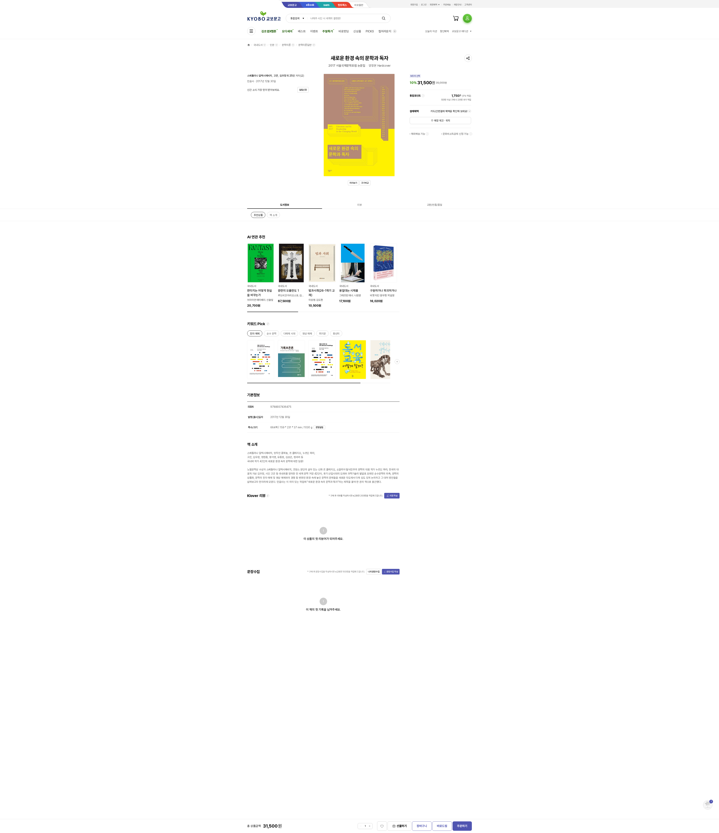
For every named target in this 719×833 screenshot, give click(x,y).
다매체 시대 (289, 334)
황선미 (336, 334)
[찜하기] (382, 826)
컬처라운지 (384, 31)
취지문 (322, 334)
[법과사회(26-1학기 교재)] (322, 276)
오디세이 (287, 31)
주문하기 (462, 826)
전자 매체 (255, 334)
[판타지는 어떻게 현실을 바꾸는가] (260, 276)
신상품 (357, 31)
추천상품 (258, 216)
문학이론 (286, 44)
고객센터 (468, 4)
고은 (276, 75)
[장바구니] (455, 18)
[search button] (383, 18)
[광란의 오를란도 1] (291, 273)
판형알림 (319, 427)
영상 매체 (307, 334)
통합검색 (294, 18)
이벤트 (314, 31)
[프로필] (467, 18)
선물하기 (402, 826)
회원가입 (414, 4)
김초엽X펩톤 (268, 31)
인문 (272, 44)
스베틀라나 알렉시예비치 (259, 75)
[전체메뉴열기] (251, 31)
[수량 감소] (360, 826)
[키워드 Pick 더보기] (397, 361)
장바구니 (422, 826)
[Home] (248, 44)
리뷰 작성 (394, 495)
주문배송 (447, 4)
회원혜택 (433, 4)
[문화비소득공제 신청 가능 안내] (470, 133)
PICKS (370, 31)
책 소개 (273, 216)
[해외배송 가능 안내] (427, 133)
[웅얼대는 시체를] (352, 273)
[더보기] (395, 31)
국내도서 (258, 44)
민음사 (250, 81)
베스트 (302, 31)
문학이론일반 (305, 44)
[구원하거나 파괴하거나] (383, 273)
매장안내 (457, 4)
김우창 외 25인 (287, 75)
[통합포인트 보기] (422, 95)
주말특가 (327, 31)
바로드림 (442, 826)
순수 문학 (271, 334)
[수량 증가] (369, 826)
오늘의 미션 (431, 31)
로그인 (424, 4)
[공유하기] (468, 58)
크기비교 (365, 183)
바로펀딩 (344, 31)
